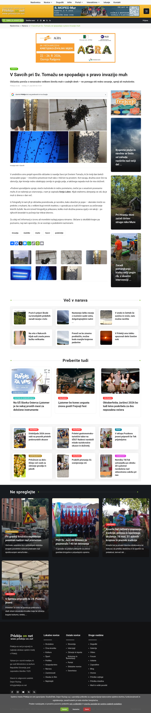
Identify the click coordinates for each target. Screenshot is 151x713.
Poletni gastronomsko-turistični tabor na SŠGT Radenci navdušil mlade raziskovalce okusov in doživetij (83, 439)
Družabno (49, 644)
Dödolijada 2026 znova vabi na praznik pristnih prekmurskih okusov (40, 436)
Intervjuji (71, 648)
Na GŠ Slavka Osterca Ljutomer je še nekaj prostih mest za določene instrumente (31, 406)
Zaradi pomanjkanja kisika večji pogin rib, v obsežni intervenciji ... (126, 272)
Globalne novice (74, 666)
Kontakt (117, 2)
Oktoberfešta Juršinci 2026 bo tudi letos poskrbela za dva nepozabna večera (120, 406)
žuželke (27, 233)
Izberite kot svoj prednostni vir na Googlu (31, 94)
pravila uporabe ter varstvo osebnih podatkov (103, 704)
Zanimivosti (50, 673)
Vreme (93, 673)
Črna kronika (50, 648)
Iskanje (107, 2)
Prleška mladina (97, 681)
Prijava (145, 20)
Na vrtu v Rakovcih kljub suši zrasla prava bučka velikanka (39, 336)
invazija (15, 233)
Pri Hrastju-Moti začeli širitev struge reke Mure (125, 218)
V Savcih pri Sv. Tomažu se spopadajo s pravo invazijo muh (55, 26)
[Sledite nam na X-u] (47, 20)
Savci (47, 233)
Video (92, 652)
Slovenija (72, 644)
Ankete (93, 660)
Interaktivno (92, 2)
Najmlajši (49, 681)
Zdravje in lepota (75, 652)
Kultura (48, 652)
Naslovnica (35, 2)
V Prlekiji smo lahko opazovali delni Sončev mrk (126, 336)
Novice (47, 2)
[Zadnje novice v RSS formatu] (50, 20)
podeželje (59, 233)
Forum (93, 656)
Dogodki (60, 2)
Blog (92, 669)
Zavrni (87, 709)
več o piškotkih (75, 704)
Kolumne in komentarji (71, 657)
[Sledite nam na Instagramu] (41, 20)
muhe (37, 233)
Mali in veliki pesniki (98, 685)
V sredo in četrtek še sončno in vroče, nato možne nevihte (125, 316)
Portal (78, 2)
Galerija (93, 648)
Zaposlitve (94, 665)
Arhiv (69, 2)
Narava (25, 26)
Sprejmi (64, 709)
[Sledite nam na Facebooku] (38, 20)
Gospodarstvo (51, 665)
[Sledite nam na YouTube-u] (44, 20)
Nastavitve (76, 709)
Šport (47, 656)
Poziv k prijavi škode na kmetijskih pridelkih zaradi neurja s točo (39, 316)
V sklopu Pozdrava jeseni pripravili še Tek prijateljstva (125, 436)
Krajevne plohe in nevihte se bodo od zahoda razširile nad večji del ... (126, 157)
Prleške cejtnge (96, 677)
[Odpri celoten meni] (146, 11)
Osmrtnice (72, 671)
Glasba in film (51, 677)
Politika (48, 660)
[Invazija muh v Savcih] (21, 257)
